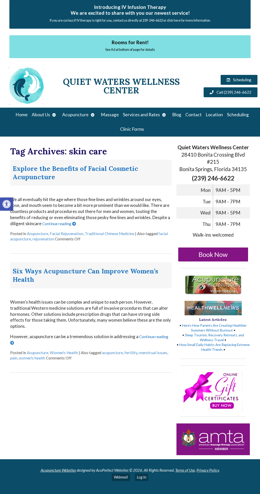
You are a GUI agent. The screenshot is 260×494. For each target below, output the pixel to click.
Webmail (121, 477)
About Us (41, 114)
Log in (141, 477)
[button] (6, 204)
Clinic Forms (132, 129)
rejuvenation (43, 239)
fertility (130, 352)
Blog (176, 114)
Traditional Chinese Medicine (109, 233)
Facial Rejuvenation (66, 233)
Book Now (213, 254)
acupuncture (112, 352)
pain (13, 358)
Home (21, 114)
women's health (32, 358)
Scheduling (238, 114)
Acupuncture (75, 114)
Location (214, 114)
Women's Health (64, 352)
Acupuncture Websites (58, 470)
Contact (193, 114)
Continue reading (57, 223)
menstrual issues (153, 352)
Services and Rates (141, 114)
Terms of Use (185, 470)
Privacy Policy (208, 470)
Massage (110, 114)
